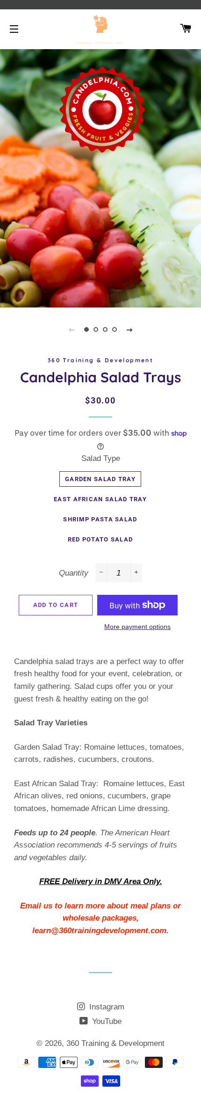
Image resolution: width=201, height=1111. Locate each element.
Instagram (105, 1006)
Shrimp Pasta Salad (100, 519)
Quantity (73, 573)
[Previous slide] (71, 329)
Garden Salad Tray (100, 478)
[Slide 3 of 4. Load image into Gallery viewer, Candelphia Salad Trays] (105, 329)
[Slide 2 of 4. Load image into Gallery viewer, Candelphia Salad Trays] (95, 329)
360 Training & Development (115, 1043)
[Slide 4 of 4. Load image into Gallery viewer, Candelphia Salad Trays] (114, 329)
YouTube (106, 1021)
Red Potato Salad (100, 539)
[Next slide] (129, 329)
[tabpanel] (100, 177)
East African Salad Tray (100, 499)
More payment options (137, 626)
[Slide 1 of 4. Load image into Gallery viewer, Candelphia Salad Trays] (86, 329)
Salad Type (100, 458)
